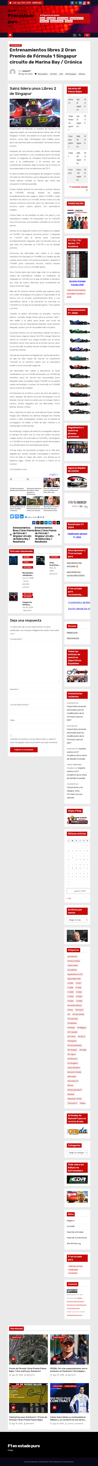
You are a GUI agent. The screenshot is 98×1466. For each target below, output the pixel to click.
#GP (61, 74)
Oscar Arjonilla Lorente (25, 584)
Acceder (71, 1226)
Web (12, 720)
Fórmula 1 (68, 21)
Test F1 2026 (27, 594)
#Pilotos (82, 74)
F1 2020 (71, 992)
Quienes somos (75, 1266)
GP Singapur (73, 1063)
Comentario (16, 639)
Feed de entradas (75, 1232)
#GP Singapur (71, 74)
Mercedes (72, 1076)
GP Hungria (72, 1050)
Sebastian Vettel (74, 1099)
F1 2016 (70, 983)
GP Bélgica (81, 1027)
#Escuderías (42, 74)
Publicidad (73, 1269)
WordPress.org (74, 1243)
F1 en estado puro (24, 1445)
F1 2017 (78, 983)
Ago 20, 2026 (18, 1375)
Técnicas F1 (44, 21)
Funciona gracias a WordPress (36, 1462)
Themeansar (68, 1462)
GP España (72, 1041)
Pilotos (42, 18)
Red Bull (71, 1094)
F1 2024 (71, 1001)
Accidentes (72, 956)
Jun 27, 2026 (28, 578)
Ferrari (70, 1010)
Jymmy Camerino (75, 1423)
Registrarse (72, 632)
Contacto (72, 1273)
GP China (71, 1036)
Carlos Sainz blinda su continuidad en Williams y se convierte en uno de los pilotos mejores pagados (68, 1419)
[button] (80, 35)
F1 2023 (79, 996)
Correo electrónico (20, 704)
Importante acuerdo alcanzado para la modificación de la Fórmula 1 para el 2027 (76, 713)
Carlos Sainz (73, 965)
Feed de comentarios (77, 1237)
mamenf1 (26, 71)
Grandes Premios (27, 557)
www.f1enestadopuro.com (74, 1315)
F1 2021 (79, 992)
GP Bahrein (72, 1023)
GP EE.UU (81, 1036)
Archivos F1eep (62, 18)
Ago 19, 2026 (17, 1423)
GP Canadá (72, 1032)
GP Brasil (71, 1027)
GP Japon (72, 1054)
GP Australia (73, 1019)
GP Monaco (72, 1059)
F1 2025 (79, 1001)
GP (69, 1014)
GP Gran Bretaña (75, 1045)
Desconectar (73, 638)
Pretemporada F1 (75, 1090)
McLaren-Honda (74, 1072)
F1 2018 (70, 987)
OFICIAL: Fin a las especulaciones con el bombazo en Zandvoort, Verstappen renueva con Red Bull (68, 1371)
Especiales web (74, 979)
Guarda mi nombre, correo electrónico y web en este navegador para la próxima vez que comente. (34, 741)
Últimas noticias (26, 562)
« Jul (69, 898)
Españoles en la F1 (76, 18)
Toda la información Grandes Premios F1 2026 (76, 293)
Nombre (14, 689)
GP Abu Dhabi (78, 1014)
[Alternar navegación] (75, 35)
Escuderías (51, 18)
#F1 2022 (53, 74)
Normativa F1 (73, 1081)
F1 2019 (78, 987)
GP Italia (82, 1050)
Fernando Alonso (57, 21)
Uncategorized (16, 45)
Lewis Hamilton (74, 1067)
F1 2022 (70, 996)
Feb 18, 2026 (27, 607)
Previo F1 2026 (16, 1337)
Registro (71, 1220)
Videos (82, 1103)
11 (72, 858)
